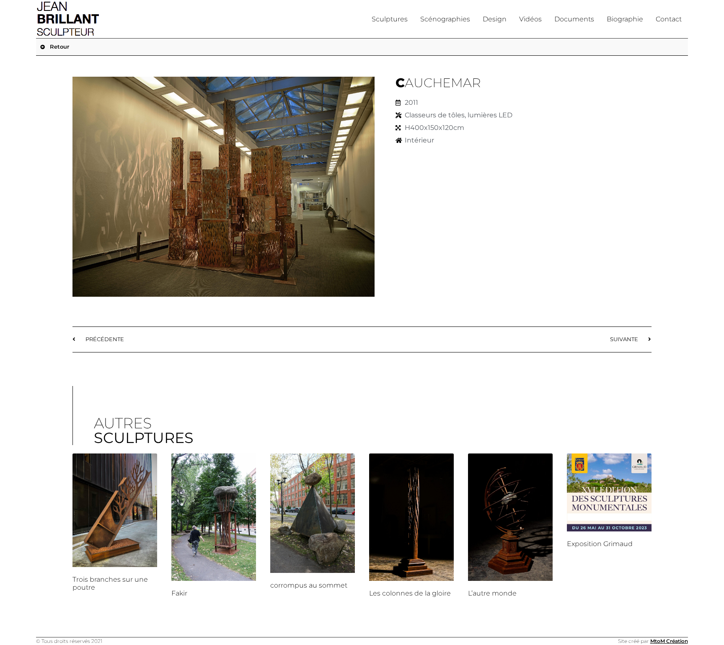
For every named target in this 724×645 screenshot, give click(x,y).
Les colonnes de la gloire (410, 593)
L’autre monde (492, 593)
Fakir (179, 593)
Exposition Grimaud (600, 544)
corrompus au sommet (308, 585)
